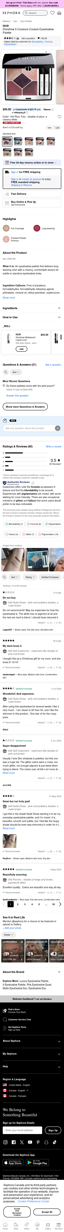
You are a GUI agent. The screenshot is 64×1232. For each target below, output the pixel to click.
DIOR (6, 25)
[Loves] (52, 12)
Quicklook (8, 342)
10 (53, 904)
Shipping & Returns (21, 185)
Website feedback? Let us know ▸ (32, 999)
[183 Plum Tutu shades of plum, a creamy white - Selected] (7, 141)
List (57, 127)
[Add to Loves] (59, 117)
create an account (31, 179)
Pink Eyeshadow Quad (39, 984)
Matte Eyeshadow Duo (15, 988)
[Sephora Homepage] (11, 12)
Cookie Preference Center (33, 1201)
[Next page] (60, 904)
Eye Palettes (26, 21)
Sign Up (53, 1130)
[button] (16, 1201)
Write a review (53, 446)
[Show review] (13, 559)
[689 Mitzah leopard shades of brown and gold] (29, 152)
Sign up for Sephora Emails (18, 1122)
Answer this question (17, 395)
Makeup (6, 21)
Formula (48, 41)
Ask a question (28, 38)
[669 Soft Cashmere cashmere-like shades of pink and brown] (18, 152)
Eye (15, 21)
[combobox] (35, 13)
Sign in (14, 179)
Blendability (37, 41)
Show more (9, 297)
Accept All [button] (47, 1211)
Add (21, 349)
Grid (49, 127)
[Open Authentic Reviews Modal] (33, 483)
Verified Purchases (50, 577)
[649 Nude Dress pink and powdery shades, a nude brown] (40, 141)
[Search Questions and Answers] (6, 372)
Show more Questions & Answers (25, 406)
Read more (9, 772)
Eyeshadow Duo (37, 988)
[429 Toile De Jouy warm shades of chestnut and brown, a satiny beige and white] (51, 141)
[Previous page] (4, 904)
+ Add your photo (12, 928)
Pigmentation (10, 44)
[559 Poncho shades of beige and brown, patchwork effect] (7, 152)
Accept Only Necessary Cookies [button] (17, 1211)
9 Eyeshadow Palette (14, 984)
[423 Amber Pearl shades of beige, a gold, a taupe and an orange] (29, 141)
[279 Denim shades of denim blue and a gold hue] (18, 141)
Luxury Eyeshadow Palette (34, 981)
